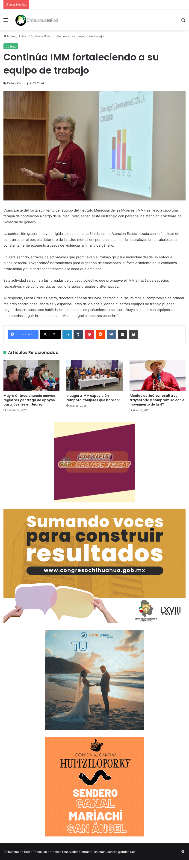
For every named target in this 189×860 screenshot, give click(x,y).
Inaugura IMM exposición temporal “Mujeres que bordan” (93, 397)
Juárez (23, 36)
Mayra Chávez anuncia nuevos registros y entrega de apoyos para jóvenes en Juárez (29, 400)
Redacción (14, 83)
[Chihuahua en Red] (37, 20)
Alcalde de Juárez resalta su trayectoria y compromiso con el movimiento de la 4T (157, 400)
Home (11, 36)
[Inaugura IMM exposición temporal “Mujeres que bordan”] (94, 375)
